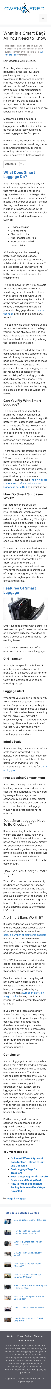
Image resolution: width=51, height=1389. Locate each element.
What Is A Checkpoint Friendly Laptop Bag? (29, 1297)
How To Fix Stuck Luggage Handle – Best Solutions (27, 1232)
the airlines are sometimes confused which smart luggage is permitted (25, 483)
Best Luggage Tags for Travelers (30, 1220)
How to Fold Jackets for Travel (29, 1307)
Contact (11, 1336)
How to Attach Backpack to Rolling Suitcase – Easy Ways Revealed (28, 1187)
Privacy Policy (24, 1336)
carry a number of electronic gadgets (24, 934)
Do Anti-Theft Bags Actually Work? (28, 1253)
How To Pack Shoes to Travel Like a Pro (28, 1319)
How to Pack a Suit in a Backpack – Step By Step (30, 1286)
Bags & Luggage (16, 1198)
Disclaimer (39, 1336)
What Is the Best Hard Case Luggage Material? (27, 1275)
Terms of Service (25, 1340)
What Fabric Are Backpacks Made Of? (27, 1264)
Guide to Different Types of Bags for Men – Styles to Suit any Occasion (27, 1162)
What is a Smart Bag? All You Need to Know (28, 1242)
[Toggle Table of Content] (20, 164)
